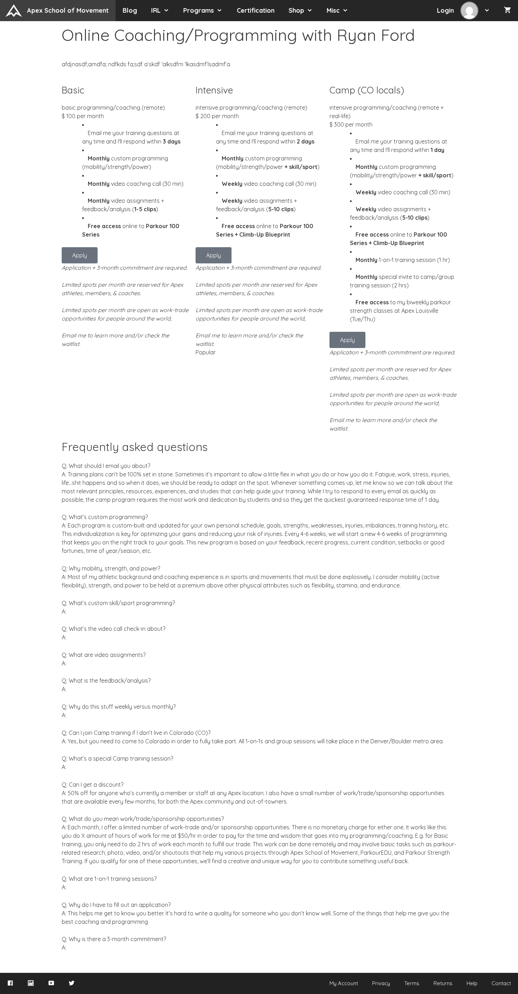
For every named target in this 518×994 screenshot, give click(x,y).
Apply (79, 255)
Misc (333, 10)
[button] (489, 10)
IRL (156, 10)
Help (472, 983)
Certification (256, 10)
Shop (296, 10)
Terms (411, 983)
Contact (501, 983)
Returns (442, 983)
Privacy (381, 983)
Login (446, 10)
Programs (198, 10)
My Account (343, 983)
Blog (130, 10)
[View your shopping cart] (507, 10)
